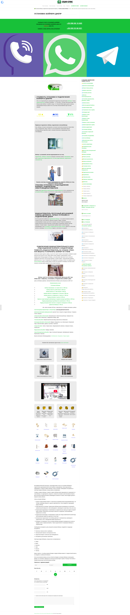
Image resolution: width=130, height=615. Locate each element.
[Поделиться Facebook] (36, 571)
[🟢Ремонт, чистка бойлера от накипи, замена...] (1, 307)
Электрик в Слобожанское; (89, 295)
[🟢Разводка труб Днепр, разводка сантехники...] (129, 307)
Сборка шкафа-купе (87, 195)
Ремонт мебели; (86, 186)
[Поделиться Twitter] (41, 571)
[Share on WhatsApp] (46, 571)
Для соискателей (44, 613)
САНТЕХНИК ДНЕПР (87, 224)
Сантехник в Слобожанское (89, 255)
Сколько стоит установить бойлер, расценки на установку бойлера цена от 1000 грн (48, 24)
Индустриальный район (39, 329)
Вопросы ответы (39, 613)
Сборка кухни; (86, 191)
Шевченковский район (39, 312)
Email (48, 588)
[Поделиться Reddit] (69, 571)
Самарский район (38, 326)
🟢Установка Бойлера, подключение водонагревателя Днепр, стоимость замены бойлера (51, 8)
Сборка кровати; (87, 193)
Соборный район (38, 316)
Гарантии (35, 613)
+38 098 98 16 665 (74, 23)
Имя (47, 584)
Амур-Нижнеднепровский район (41, 332)
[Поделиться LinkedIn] (55, 571)
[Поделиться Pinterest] (50, 571)
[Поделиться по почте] (74, 571)
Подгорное (60, 336)
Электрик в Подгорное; (88, 297)
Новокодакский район (39, 322)
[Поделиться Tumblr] (60, 571)
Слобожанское (54, 336)
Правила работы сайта (50, 613)
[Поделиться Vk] (65, 571)
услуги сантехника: (64, 342)
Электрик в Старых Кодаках (89, 300)
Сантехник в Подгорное (88, 258)
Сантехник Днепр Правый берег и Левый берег (45, 309)
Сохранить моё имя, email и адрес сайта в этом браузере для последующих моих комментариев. (49, 595)
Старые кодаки (66, 336)
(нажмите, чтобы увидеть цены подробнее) (49, 28)
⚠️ (82, 268)
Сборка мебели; (86, 188)
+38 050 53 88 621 (74, 28)
